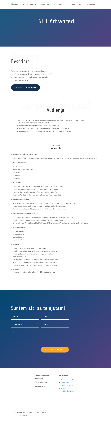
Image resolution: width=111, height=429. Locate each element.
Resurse (73, 4)
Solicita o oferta (37, 46)
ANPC (63, 388)
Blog (79, 4)
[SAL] (90, 377)
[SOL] (90, 383)
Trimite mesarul (54, 349)
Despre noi (63, 4)
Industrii (33, 4)
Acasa (16, 4)
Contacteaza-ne (89, 4)
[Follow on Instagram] (99, 416)
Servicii (22, 4)
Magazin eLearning (48, 4)
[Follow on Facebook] (99, 413)
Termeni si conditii (68, 380)
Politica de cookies (67, 391)
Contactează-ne (26, 87)
